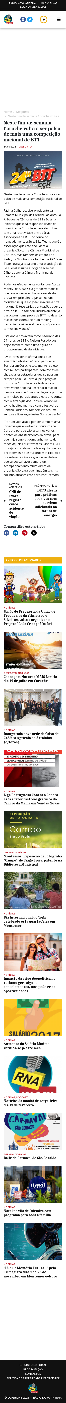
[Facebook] (23, 19)
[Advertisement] (33, 67)
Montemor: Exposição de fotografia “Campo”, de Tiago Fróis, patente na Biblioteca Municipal (33, 860)
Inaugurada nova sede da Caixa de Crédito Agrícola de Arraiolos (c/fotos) (31, 738)
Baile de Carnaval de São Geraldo (30, 1158)
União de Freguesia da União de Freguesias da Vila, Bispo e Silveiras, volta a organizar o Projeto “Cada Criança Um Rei (29, 617)
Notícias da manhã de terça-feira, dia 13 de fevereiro (31, 1103)
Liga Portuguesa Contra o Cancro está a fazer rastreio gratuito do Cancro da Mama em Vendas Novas (32, 799)
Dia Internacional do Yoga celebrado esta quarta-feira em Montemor (29, 921)
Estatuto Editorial (33, 1365)
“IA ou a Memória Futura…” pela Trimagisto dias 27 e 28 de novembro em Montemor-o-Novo (30, 1272)
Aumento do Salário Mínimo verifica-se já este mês (27, 1046)
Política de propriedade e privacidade (33, 1378)
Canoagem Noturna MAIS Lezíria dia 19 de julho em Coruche (30, 679)
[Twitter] (30, 19)
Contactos (33, 1373)
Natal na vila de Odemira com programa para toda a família (27, 1213)
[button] (43, 19)
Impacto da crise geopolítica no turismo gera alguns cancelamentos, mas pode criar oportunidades (30, 985)
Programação (33, 1369)
